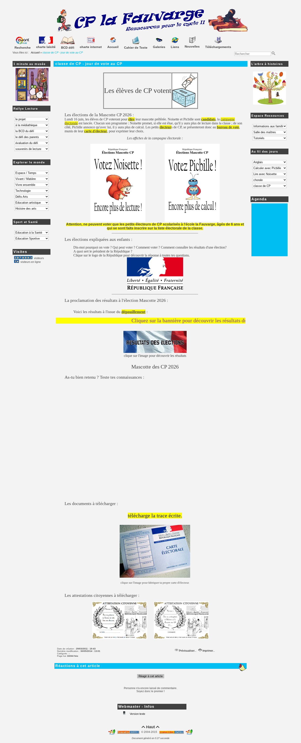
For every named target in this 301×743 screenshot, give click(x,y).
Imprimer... (208, 650)
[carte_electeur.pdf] (155, 576)
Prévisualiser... (187, 650)
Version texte (137, 713)
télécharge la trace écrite (154, 515)
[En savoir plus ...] (171, 732)
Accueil (35, 52)
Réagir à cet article (151, 676)
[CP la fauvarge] (151, 31)
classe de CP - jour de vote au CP (89, 64)
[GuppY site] (112, 732)
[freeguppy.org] (128, 732)
